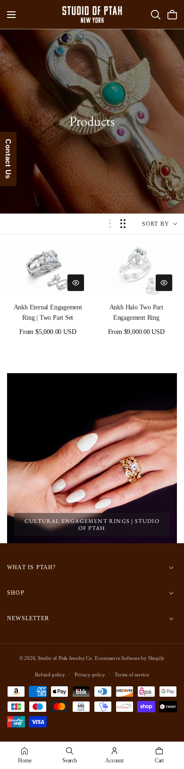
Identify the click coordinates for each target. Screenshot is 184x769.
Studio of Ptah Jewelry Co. (65, 658)
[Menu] (11, 14)
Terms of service (132, 674)
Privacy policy (90, 674)
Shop (16, 593)
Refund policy (50, 674)
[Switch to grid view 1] (110, 223)
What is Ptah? (31, 567)
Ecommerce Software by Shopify (130, 658)
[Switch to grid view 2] (122, 223)
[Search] (155, 14)
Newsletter (28, 618)
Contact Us (8, 159)
